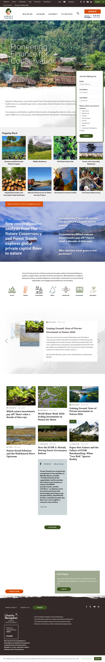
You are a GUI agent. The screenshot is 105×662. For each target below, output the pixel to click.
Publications (22, 2)
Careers (71, 2)
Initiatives (6, 2)
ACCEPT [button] (97, 659)
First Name (83, 89)
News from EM (7, 5)
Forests (84, 121)
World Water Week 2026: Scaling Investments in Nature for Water (51, 416)
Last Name (83, 98)
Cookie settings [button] (87, 659)
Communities (86, 118)
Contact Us (24, 607)
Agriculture (85, 111)
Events (14, 2)
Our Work (40, 14)
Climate (84, 116)
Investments (86, 123)
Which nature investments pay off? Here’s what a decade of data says (20, 414)
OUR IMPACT (53, 14)
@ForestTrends (59, 464)
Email (81, 81)
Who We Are (28, 14)
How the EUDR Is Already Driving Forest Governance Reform (52, 450)
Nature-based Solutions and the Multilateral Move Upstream (20, 453)
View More (52, 527)
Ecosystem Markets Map (21, 5)
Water (84, 125)
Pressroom (37, 2)
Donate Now (14, 591)
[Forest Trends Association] (11, 638)
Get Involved (66, 14)
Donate (40, 607)
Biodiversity (85, 113)
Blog (30, 2)
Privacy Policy (11, 607)
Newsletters (47, 2)
